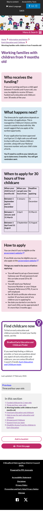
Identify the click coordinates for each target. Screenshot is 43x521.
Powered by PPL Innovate (21, 470)
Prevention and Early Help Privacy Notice (22, 489)
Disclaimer (21, 481)
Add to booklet (21, 439)
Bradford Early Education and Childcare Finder (20, 343)
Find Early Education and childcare (20, 412)
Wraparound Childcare (16, 420)
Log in (21, 10)
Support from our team (16, 422)
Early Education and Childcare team (18, 363)
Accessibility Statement (21, 477)
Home (3, 39)
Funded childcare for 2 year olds (19, 402)
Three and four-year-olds (16, 405)
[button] (42, 14)
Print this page (23, 446)
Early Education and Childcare (13, 42)
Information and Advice (18, 39)
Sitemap (21, 493)
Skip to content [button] (13, 2)
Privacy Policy (21, 485)
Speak (32, 5)
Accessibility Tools (29, 2)
